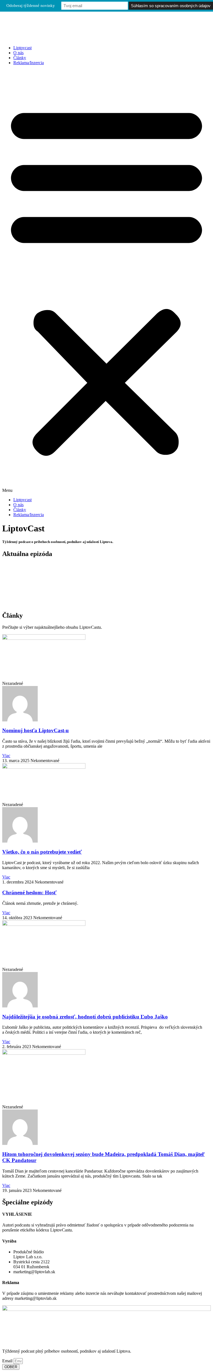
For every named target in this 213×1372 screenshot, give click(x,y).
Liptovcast (22, 47)
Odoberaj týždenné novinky (30, 5)
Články (19, 57)
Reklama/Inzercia (28, 62)
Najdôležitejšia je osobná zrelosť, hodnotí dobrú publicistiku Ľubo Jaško (85, 1017)
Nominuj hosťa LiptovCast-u (35, 730)
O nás (18, 52)
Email (8, 1360)
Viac (6, 755)
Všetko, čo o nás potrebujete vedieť (42, 852)
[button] (106, 281)
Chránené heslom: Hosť (29, 892)
